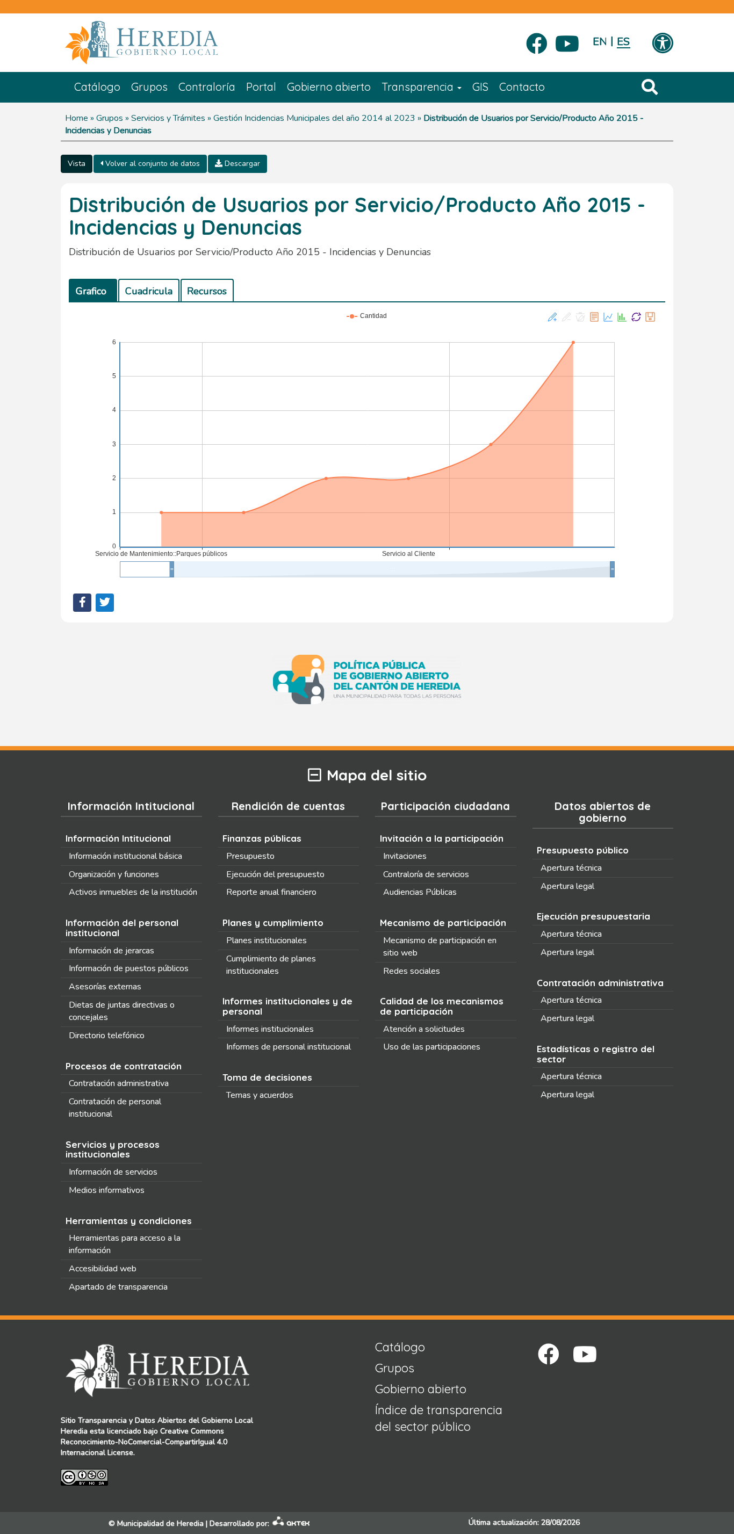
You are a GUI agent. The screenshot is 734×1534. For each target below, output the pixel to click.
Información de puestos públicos (129, 968)
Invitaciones (405, 856)
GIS (480, 86)
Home (76, 118)
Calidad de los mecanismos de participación (441, 1006)
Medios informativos (107, 1190)
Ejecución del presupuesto (275, 874)
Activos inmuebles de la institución (133, 892)
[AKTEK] (291, 1523)
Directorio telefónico (107, 1035)
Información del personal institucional (122, 927)
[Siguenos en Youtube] (567, 40)
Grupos (149, 86)
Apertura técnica (571, 868)
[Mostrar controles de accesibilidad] (662, 44)
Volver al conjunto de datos (151, 163)
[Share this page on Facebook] (82, 603)
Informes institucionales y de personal (287, 1006)
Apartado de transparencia (118, 1287)
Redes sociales (411, 971)
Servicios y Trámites (168, 118)
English (599, 41)
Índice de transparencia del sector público (438, 1418)
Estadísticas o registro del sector (595, 1054)
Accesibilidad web (102, 1269)
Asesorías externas (105, 987)
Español (623, 41)
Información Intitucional (118, 838)
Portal (261, 86)
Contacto (522, 86)
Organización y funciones (114, 874)
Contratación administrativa (119, 1083)
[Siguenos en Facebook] (537, 40)
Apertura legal (567, 886)
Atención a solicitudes (424, 1029)
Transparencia (419, 86)
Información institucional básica (125, 856)
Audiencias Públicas (420, 892)
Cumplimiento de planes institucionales (271, 965)
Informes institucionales (270, 1029)
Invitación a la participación (441, 838)
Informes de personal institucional (288, 1047)
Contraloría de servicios (426, 874)
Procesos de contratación (124, 1066)
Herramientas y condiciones (129, 1220)
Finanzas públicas (261, 838)
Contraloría (206, 86)
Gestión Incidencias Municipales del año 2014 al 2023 (314, 118)
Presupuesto (250, 856)
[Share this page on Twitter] (105, 603)
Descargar (241, 163)
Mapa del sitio (377, 775)
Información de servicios (113, 1172)
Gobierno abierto (329, 86)
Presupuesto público (583, 850)
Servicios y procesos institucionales (113, 1149)
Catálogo (97, 86)
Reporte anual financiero (271, 892)
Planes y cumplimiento (272, 922)
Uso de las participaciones (431, 1047)
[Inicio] (157, 43)
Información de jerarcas (111, 951)
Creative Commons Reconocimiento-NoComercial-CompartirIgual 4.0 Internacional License (144, 1442)
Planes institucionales (266, 940)
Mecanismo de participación (443, 922)
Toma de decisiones (267, 1077)
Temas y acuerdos (259, 1095)
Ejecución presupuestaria (593, 916)
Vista (76, 163)
